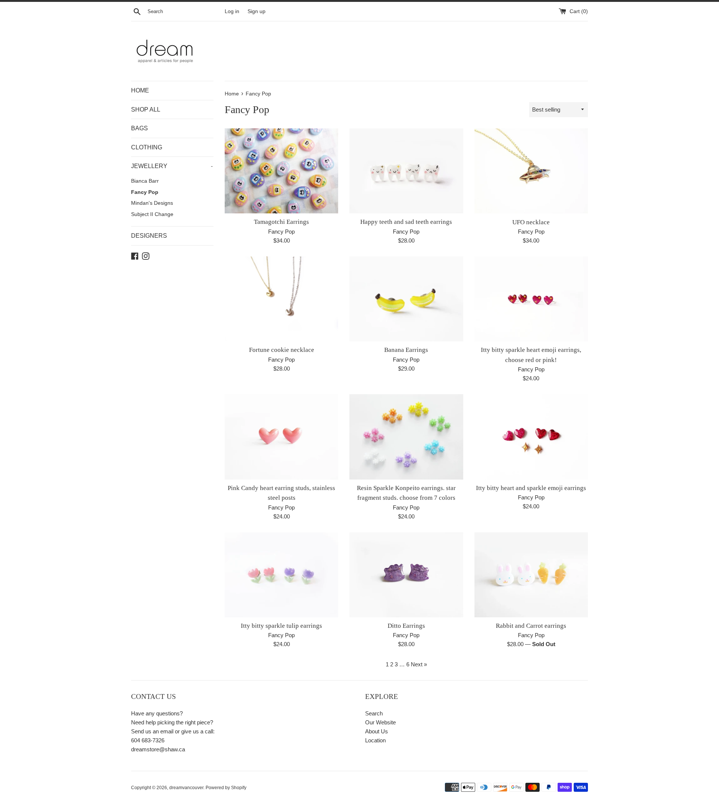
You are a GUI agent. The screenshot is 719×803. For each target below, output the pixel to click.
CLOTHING (146, 147)
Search (374, 713)
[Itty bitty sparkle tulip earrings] (281, 574)
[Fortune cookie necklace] (281, 298)
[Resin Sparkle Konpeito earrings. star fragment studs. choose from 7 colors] (406, 436)
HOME (140, 90)
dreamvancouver (186, 787)
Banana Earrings (406, 349)
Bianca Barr (145, 181)
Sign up (257, 11)
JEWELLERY (172, 166)
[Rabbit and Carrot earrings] (531, 574)
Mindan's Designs (152, 203)
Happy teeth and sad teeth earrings (406, 221)
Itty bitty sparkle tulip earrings (281, 625)
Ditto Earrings (406, 625)
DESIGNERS (149, 235)
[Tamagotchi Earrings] (281, 170)
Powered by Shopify (226, 787)
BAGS (139, 128)
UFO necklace (531, 222)
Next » (419, 664)
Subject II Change (152, 214)
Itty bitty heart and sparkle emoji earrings (531, 488)
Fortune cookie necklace (281, 349)
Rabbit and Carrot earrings (531, 625)
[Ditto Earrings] (406, 574)
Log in (232, 11)
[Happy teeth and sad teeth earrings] (406, 170)
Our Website (380, 722)
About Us (376, 731)
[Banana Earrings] (406, 298)
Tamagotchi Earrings (281, 221)
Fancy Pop (144, 192)
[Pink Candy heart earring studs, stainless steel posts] (281, 436)
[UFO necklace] (531, 171)
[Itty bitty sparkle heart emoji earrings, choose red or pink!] (531, 298)
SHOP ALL (145, 109)
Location (375, 740)
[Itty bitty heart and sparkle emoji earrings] (531, 436)
